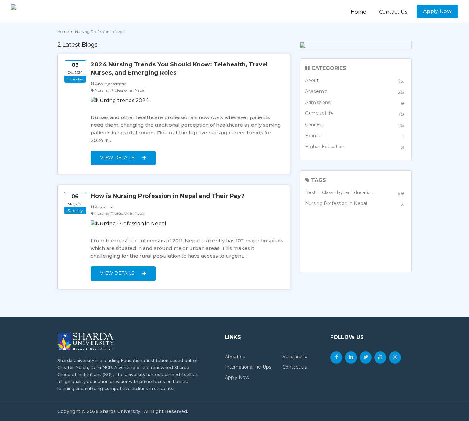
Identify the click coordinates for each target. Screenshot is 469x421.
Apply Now (437, 11)
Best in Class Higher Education (354, 193)
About (354, 81)
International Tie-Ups (248, 367)
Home (358, 12)
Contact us (294, 367)
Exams (354, 136)
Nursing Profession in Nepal (354, 203)
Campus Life (354, 113)
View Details (118, 158)
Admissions (354, 103)
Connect (354, 125)
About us (235, 356)
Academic (354, 91)
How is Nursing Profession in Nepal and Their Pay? (168, 195)
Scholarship (295, 356)
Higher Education (354, 147)
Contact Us (393, 12)
